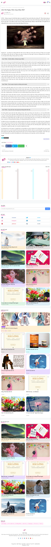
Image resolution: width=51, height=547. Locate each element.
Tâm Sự (40, 523)
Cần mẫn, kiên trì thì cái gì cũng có (9, 328)
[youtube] (17, 162)
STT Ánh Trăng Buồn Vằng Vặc (8, 284)
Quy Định (24, 544)
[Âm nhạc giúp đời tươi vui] (38, 340)
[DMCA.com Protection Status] (5, 138)
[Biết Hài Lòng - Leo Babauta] (38, 382)
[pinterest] (14, 162)
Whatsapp (22, 146)
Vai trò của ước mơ (30, 370)
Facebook (9, 146)
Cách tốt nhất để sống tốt (32, 303)
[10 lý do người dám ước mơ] (13, 361)
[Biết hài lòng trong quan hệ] (13, 340)
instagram (14, 220)
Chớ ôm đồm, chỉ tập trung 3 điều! (16, 59)
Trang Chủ (13, 544)
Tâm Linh (36, 523)
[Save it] (45, 13)
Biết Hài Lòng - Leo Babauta (32, 391)
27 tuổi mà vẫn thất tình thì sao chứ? (34, 247)
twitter (38, 217)
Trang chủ (3, 7)
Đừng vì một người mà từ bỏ (32, 495)
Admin (27, 157)
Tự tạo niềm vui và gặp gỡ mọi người (9, 303)
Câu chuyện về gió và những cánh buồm (17, 84)
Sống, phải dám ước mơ (31, 284)
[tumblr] (16, 162)
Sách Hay (25, 523)
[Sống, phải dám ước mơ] (13, 382)
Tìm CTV (32, 544)
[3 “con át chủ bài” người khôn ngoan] (38, 404)
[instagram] (11, 162)
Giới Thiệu (19, 544)
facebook (14, 217)
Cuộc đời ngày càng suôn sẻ (7, 513)
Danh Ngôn (4, 523)
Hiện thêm (47, 166)
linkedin (39, 220)
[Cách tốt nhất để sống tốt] (13, 404)
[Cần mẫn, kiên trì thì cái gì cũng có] (25, 319)
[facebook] (8, 162)
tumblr (38, 223)
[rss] (19, 162)
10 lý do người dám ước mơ (7, 370)
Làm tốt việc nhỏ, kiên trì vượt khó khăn (10, 265)
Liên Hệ (28, 544)
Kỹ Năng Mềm (18, 523)
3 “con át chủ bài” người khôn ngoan (34, 412)
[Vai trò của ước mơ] (38, 361)
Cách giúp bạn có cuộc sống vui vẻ (9, 247)
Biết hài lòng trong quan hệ (7, 349)
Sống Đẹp (30, 523)
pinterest (14, 223)
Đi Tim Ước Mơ (8, 7)
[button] (44, 2)
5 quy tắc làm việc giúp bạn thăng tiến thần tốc (19, 109)
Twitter (15, 146)
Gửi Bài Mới (37, 544)
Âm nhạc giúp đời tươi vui (32, 349)
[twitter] (9, 162)
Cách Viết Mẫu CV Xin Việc (32, 265)
